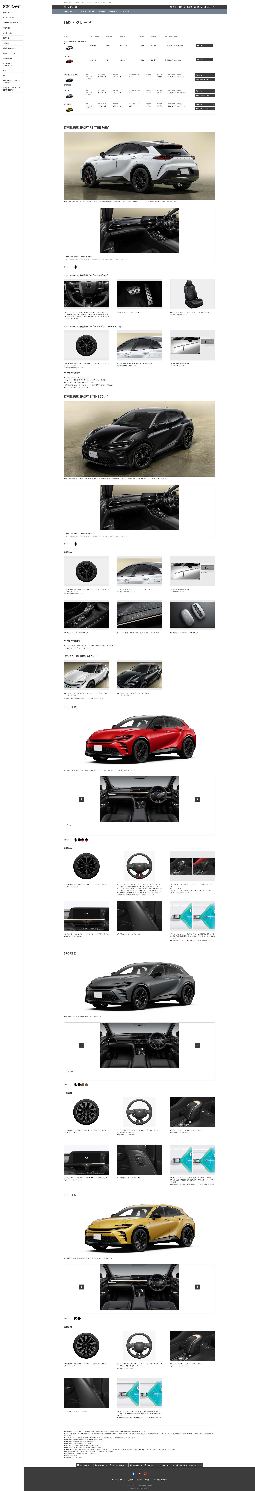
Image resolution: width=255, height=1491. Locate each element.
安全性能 (112, 11)
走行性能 (102, 11)
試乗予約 (189, 7)
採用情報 (139, 1480)
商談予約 (199, 7)
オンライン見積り (177, 7)
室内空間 (91, 11)
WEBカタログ (210, 7)
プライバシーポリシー (118, 1480)
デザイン (81, 11)
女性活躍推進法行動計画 (160, 1480)
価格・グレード (69, 11)
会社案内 (130, 1480)
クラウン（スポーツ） (71, 7)
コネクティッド (124, 11)
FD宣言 (147, 1480)
